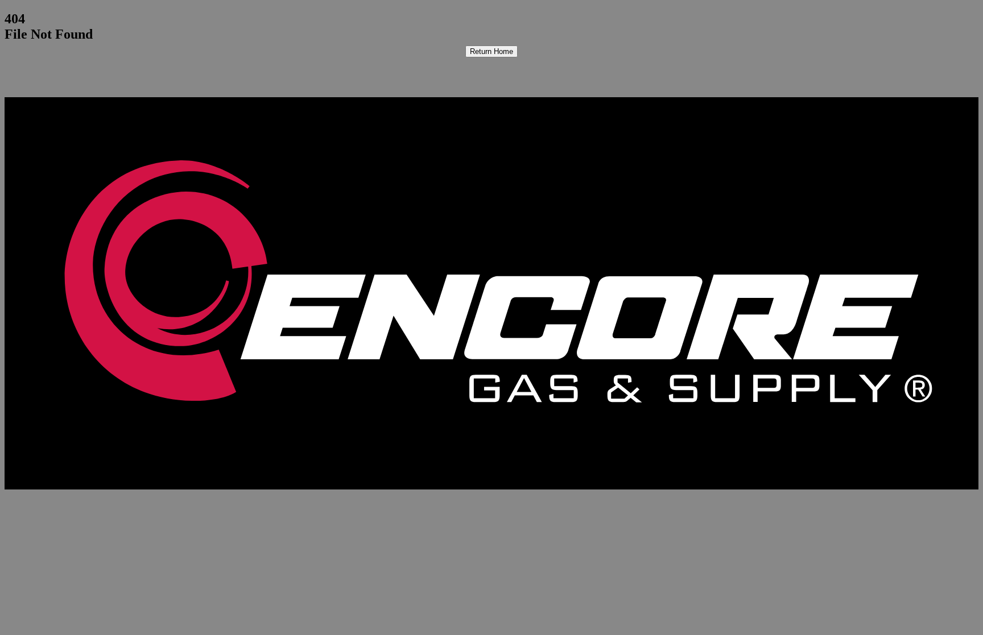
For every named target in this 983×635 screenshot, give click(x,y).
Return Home (491, 51)
